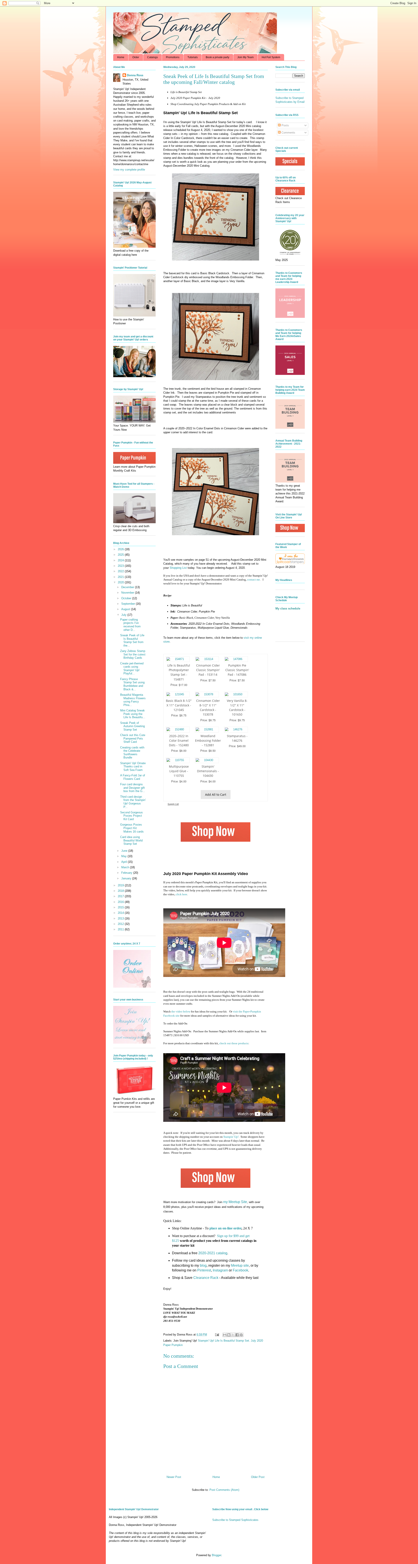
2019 (121, 885)
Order (135, 57)
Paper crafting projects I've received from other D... (130, 624)
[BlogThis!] (229, 1335)
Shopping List (178, 567)
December (128, 587)
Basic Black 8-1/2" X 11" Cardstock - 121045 (179, 705)
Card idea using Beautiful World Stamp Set (131, 840)
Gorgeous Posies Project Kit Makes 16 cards (132, 828)
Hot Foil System (271, 57)
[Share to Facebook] (237, 1335)
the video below (180, 1011)
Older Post (258, 1477)
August (126, 609)
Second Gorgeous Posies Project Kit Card (131, 816)
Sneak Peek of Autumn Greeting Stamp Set (132, 726)
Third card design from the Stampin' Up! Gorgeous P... (133, 802)
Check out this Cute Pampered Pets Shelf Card (132, 738)
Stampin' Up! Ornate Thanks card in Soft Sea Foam (133, 767)
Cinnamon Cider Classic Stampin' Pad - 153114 (208, 670)
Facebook (240, 1270)
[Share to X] (233, 1335)
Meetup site (240, 1265)
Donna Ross (135, 75)
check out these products (233, 1043)
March (125, 867)
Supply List (173, 804)
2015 (121, 907)
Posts (285, 125)
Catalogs (152, 57)
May (124, 856)
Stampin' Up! (231, 1136)
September (128, 603)
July (124, 614)
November (128, 592)
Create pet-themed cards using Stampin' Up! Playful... (131, 668)
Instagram (220, 1270)
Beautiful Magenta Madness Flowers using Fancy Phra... (133, 700)
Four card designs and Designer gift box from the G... (132, 788)
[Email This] (224, 1335)
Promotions (172, 57)
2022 (121, 571)
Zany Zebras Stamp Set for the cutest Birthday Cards (132, 654)
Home (120, 57)
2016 (121, 902)
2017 (121, 896)
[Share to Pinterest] (241, 1335)
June (124, 850)
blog (203, 1265)
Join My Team (245, 57)
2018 (121, 890)
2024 (121, 560)
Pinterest (204, 1270)
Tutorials (192, 57)
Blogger (216, 1555)
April (124, 861)
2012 (121, 924)
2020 (121, 582)
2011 (121, 929)
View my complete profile (129, 169)
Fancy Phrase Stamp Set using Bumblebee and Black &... (132, 684)
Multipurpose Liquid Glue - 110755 (179, 771)
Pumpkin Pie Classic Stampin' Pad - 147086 (237, 670)
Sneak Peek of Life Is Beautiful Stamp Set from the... (132, 640)
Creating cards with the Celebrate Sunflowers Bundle (132, 752)
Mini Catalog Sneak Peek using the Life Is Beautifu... (132, 714)
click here (181, 894)
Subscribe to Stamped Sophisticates (235, 1520)
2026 (121, 549)
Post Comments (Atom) (224, 1489)
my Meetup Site (235, 1202)
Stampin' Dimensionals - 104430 (208, 771)
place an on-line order (225, 1228)
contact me (253, 579)
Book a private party (217, 57)
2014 (121, 912)
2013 (121, 918)
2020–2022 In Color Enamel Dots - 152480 (179, 740)
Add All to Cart (215, 794)
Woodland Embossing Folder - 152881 (208, 740)
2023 (121, 565)
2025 (121, 554)
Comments (288, 132)
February (127, 872)
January (126, 878)
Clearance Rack (205, 1278)
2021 (121, 577)
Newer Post (174, 1477)
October (126, 598)
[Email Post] (217, 1334)
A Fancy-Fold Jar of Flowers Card (132, 777)
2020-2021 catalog (212, 1253)
